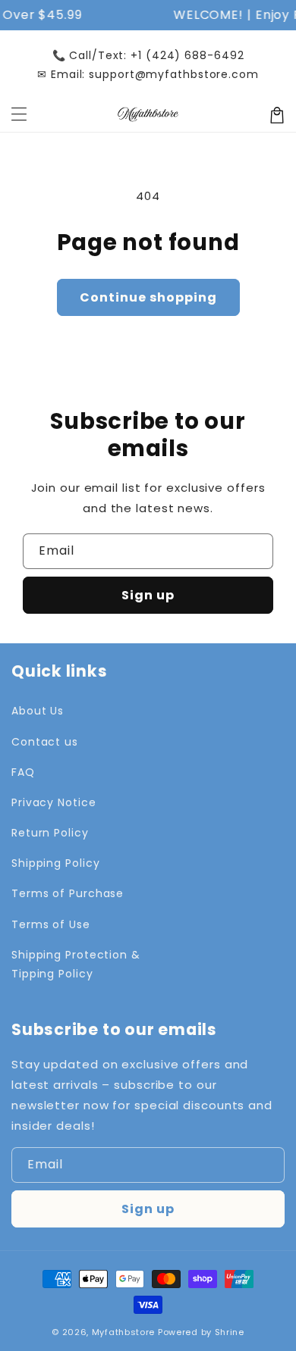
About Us (37, 710)
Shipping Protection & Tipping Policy (75, 964)
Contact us (44, 741)
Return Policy (50, 832)
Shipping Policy (55, 863)
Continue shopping (148, 297)
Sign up (148, 595)
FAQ (23, 772)
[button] (19, 115)
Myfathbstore (123, 1332)
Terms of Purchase (67, 893)
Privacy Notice (53, 802)
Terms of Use (50, 924)
